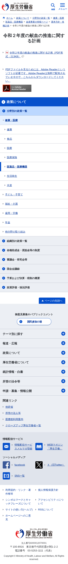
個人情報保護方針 (48, 489)
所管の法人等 (13, 413)
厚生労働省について (16, 362)
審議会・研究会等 (17, 259)
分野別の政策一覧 (17, 110)
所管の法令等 (11, 381)
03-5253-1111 (35, 550)
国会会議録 (13, 268)
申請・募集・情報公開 (17, 390)
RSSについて (45, 509)
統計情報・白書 (13, 371)
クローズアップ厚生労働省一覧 (23, 425)
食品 (9, 138)
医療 (9, 148)
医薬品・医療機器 (17, 166)
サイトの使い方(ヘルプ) (19, 509)
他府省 (9, 406)
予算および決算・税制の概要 (23, 278)
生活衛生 (12, 175)
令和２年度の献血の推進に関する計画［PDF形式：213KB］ (34, 54)
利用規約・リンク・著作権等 (18, 491)
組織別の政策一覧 (17, 240)
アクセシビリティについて (50, 501)
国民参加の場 (34, 321)
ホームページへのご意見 (18, 517)
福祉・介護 (11, 203)
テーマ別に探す (13, 333)
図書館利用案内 (14, 419)
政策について (11, 352)
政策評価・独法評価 (18, 287)
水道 (9, 185)
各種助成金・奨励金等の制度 (23, 250)
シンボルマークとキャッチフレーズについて (18, 501)
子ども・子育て (14, 194)
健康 (9, 129)
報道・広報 (10, 343)
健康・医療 (11, 120)
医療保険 (12, 157)
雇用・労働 (11, 213)
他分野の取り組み (15, 231)
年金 (7, 222)
